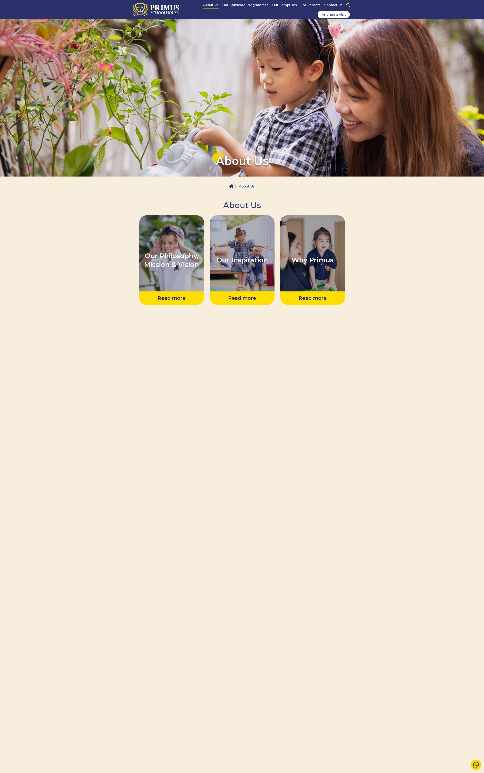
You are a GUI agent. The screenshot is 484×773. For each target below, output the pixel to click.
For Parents (310, 5)
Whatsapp (476, 765)
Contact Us (333, 5)
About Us (211, 5)
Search (348, 5)
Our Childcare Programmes (245, 5)
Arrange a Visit (334, 14)
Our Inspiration (242, 227)
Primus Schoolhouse (156, 9)
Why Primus (312, 227)
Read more (171, 298)
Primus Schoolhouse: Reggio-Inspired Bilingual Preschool (231, 186)
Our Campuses (284, 5)
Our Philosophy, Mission (169, 224)
